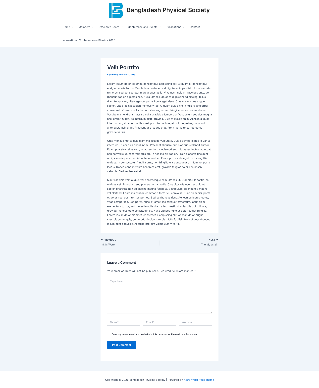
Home (66, 27)
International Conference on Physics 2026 (88, 40)
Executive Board (109, 27)
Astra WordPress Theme (199, 379)
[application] (71, 27)
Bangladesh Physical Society (168, 10)
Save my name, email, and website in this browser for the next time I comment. (155, 334)
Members (84, 27)
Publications (173, 27)
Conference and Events (142, 27)
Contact (195, 27)
